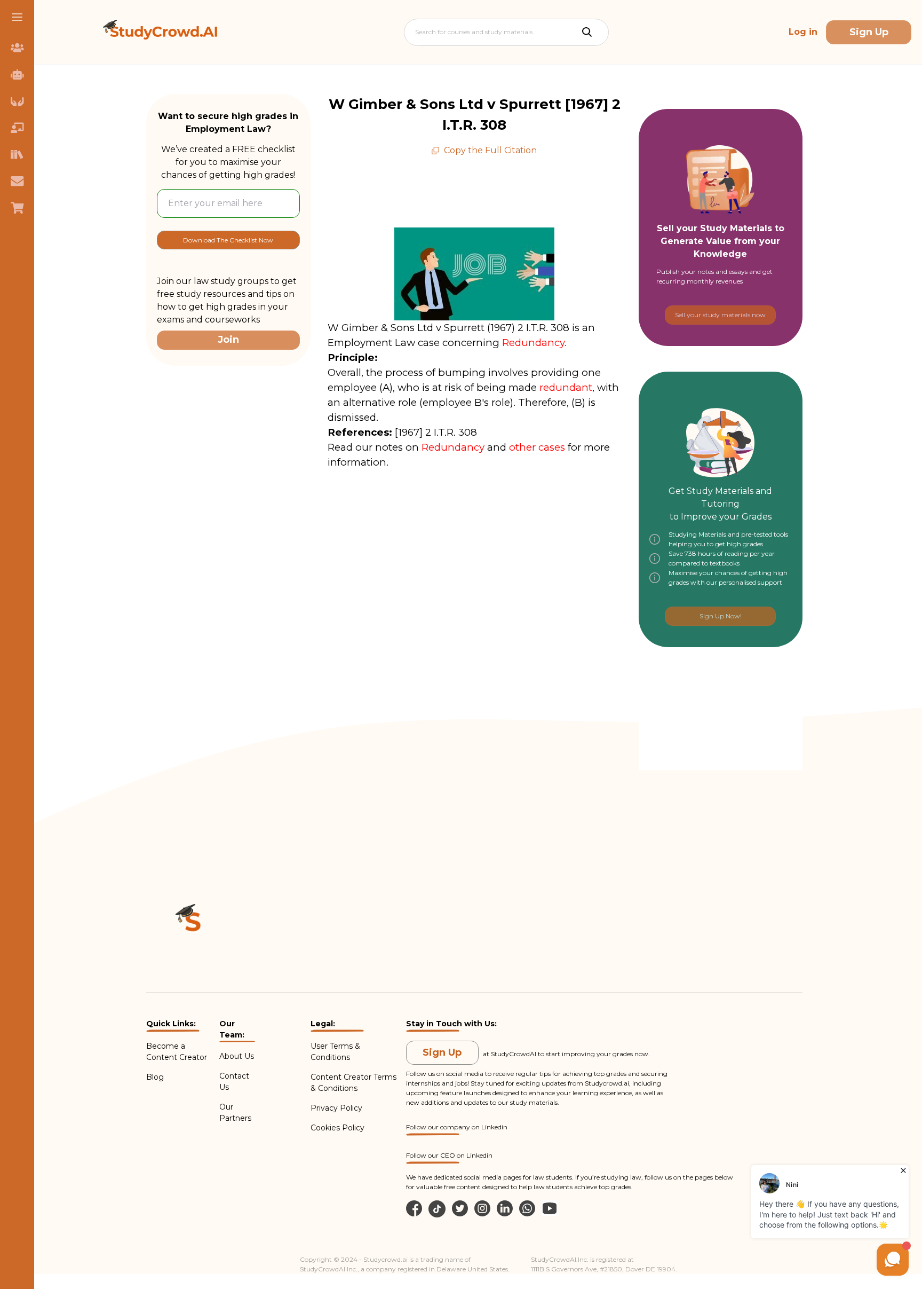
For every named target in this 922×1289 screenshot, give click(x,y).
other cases (537, 447)
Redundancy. (535, 342)
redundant (565, 387)
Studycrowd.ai (607, 1083)
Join (228, 339)
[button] (17, 17)
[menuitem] (17, 47)
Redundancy (453, 447)
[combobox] (416, 32)
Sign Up (868, 32)
